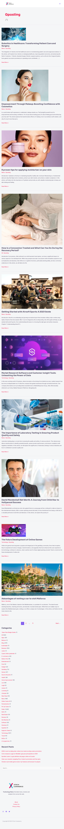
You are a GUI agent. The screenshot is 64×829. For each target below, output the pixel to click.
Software (4, 722)
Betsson (4, 640)
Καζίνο (3, 738)
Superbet (4, 728)
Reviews (4, 717)
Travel (3, 735)
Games (3, 672)
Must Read (4, 696)
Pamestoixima (5, 704)
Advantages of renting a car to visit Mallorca (24, 598)
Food (3, 664)
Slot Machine (5, 720)
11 (32, 623)
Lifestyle (4, 693)
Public (3, 709)
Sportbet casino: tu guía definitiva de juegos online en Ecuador (18, 756)
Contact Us (16, 804)
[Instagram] (3, 811)
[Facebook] (6, 811)
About (16, 802)
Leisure (4, 688)
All (2, 253)
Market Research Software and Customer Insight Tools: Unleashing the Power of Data (29, 374)
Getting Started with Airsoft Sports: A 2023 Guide (26, 312)
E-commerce (5, 656)
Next (58, 623)
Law (3, 682)
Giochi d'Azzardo (6, 675)
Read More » (5, 62)
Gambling (4, 669)
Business (4, 648)
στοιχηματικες (6, 741)
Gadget (4, 667)
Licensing (4, 690)
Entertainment (5, 661)
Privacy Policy (16, 806)
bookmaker (5, 645)
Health (3, 677)
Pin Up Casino (5, 706)
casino (3, 651)
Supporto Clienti (6, 730)
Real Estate (5, 714)
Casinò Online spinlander (8, 653)
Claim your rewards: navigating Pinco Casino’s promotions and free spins (21, 759)
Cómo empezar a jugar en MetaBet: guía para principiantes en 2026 (20, 753)
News (3, 48)
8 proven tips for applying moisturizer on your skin (27, 170)
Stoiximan (4, 725)
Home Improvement (7, 680)
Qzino (3, 712)
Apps (3, 637)
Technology (5, 378)
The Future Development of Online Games (22, 540)
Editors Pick (5, 659)
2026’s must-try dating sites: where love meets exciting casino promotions (22, 751)
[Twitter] (9, 811)
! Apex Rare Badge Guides (9, 632)
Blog (3, 643)
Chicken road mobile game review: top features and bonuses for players (21, 762)
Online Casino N (6, 701)
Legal (3, 685)
